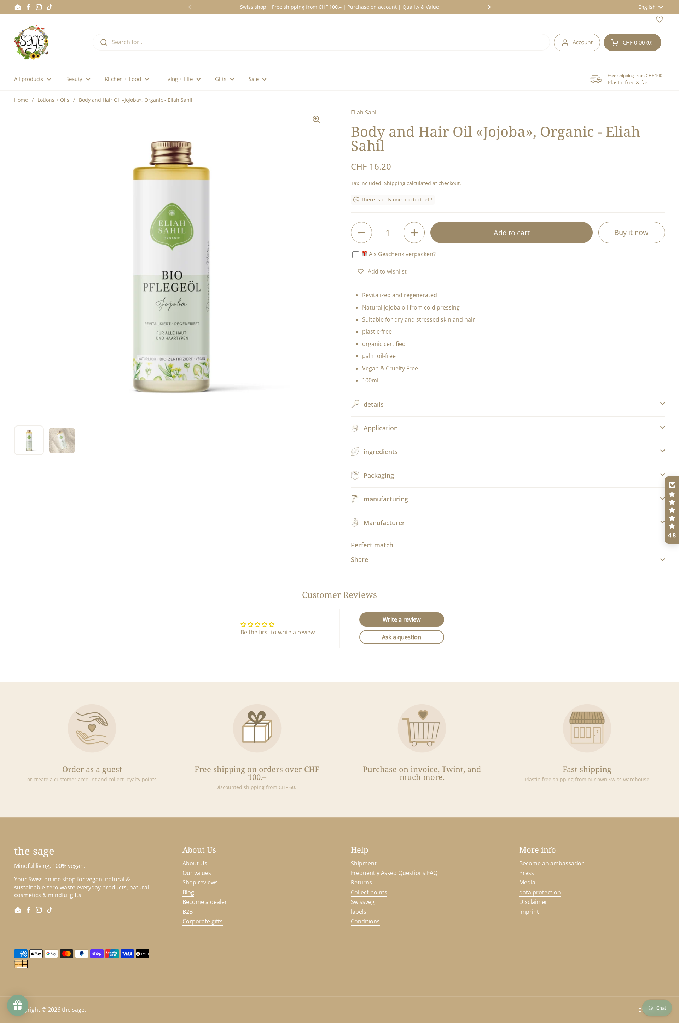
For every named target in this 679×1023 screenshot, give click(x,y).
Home (21, 99)
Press (526, 873)
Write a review (402, 619)
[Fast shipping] (587, 728)
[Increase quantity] (414, 232)
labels (358, 912)
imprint (529, 912)
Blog (188, 892)
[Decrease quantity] (361, 232)
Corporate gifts (202, 921)
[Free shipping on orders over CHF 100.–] (257, 728)
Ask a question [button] (401, 637)
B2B (187, 912)
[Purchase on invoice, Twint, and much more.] (422, 728)
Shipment (364, 863)
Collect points (369, 892)
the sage (73, 1009)
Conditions (365, 921)
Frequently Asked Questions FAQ (394, 873)
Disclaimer (533, 902)
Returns (361, 882)
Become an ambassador (551, 863)
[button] (632, 42)
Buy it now (631, 232)
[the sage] (32, 42)
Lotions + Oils (53, 99)
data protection (540, 892)
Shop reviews (200, 882)
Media (527, 882)
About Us (194, 863)
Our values (196, 873)
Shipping (394, 183)
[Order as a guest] (92, 728)
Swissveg (363, 902)
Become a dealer (204, 902)
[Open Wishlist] (659, 21)
